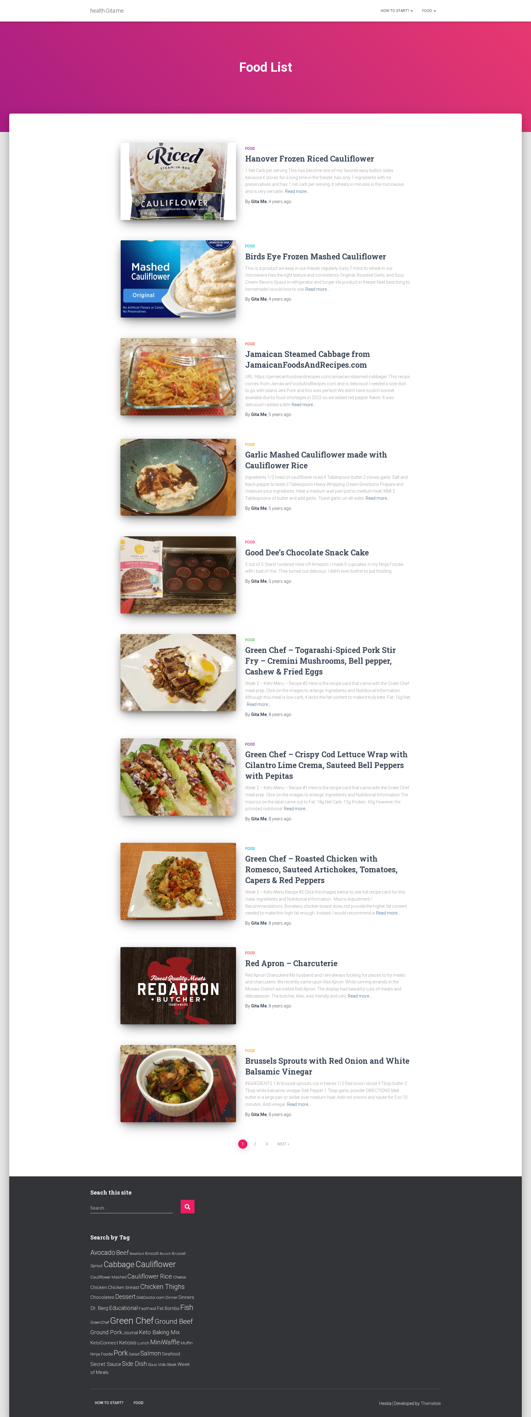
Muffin (187, 1342)
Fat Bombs (168, 1308)
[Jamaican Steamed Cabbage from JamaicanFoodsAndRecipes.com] (178, 376)
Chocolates (102, 1297)
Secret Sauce (105, 1364)
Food (427, 11)
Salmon (150, 1353)
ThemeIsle (431, 1403)
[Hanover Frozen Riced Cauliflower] (178, 181)
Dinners (186, 1297)
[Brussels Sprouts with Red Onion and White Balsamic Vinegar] (178, 1083)
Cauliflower (156, 1264)
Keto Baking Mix (159, 1332)
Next (282, 1144)
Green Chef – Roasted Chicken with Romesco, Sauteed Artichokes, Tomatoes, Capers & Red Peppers (321, 869)
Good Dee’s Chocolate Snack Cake (307, 552)
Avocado (102, 1252)
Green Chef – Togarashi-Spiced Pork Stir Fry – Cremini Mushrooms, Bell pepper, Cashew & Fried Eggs (320, 661)
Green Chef (132, 1320)
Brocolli (152, 1253)
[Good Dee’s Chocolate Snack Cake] (178, 575)
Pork (121, 1353)
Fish (186, 1307)
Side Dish (134, 1363)
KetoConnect (104, 1343)
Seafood (171, 1354)
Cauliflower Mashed (108, 1277)
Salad (134, 1353)
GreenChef (99, 1322)
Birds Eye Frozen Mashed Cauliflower (315, 256)
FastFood (147, 1308)
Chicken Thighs (162, 1287)
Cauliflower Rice (150, 1276)
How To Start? (395, 11)
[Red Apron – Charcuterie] (178, 985)
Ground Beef (174, 1321)
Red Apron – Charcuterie (291, 963)
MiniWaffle (165, 1342)
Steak (172, 1364)
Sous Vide (157, 1364)
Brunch (165, 1254)
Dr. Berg (99, 1308)
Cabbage (119, 1264)
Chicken (98, 1287)
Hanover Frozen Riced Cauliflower (309, 159)
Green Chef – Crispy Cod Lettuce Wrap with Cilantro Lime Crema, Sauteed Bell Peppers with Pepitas (326, 765)
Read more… (297, 191)
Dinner (172, 1297)
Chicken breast (123, 1287)
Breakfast (137, 1254)
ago (280, 201)
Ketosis (127, 1342)
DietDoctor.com (150, 1297)
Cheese (179, 1277)
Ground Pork (106, 1332)
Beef (122, 1252)
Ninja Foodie (101, 1353)
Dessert (125, 1296)
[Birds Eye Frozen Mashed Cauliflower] (178, 279)
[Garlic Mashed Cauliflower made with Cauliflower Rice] (178, 477)
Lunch (143, 1342)
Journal (130, 1332)
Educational (123, 1308)
